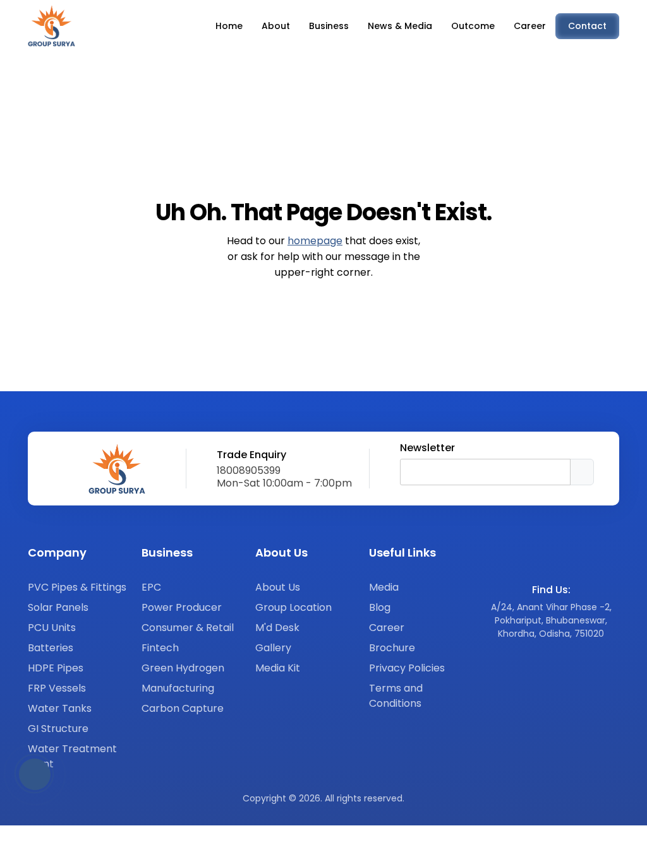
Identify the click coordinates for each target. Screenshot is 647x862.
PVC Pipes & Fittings (77, 587)
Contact (587, 26)
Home (229, 26)
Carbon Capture (183, 708)
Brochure (392, 648)
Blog (379, 607)
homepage (314, 240)
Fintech (160, 648)
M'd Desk (277, 627)
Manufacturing (178, 688)
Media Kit (277, 668)
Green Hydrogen (183, 668)
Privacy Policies (407, 668)
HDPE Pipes (55, 668)
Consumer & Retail (188, 627)
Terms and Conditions (396, 696)
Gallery (273, 648)
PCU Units (52, 627)
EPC (151, 587)
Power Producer (182, 607)
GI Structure (58, 728)
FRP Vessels (57, 688)
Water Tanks (60, 708)
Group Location (293, 607)
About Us (277, 587)
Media (384, 587)
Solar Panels (58, 607)
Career (386, 627)
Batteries (50, 648)
